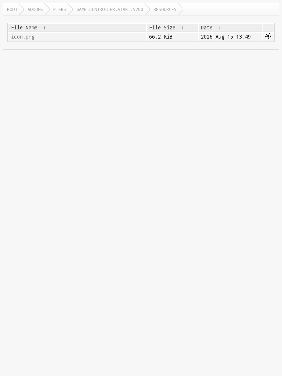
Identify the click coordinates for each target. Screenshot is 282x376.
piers (59, 9)
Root (12, 9)
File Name (24, 27)
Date (207, 27)
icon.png (23, 36)
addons (35, 9)
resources (165, 9)
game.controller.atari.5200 (109, 9)
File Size (162, 27)
